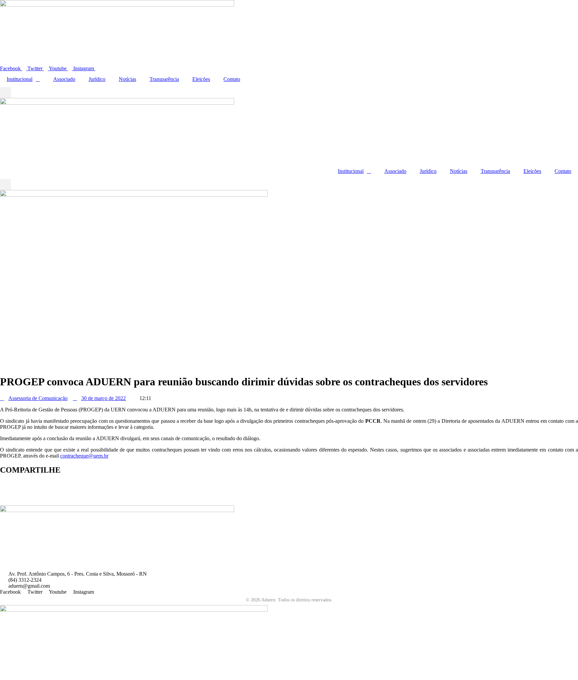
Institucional (19, 79)
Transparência (164, 79)
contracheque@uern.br (84, 456)
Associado (64, 79)
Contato (231, 79)
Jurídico (97, 79)
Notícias (127, 79)
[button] (5, 92)
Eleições (201, 79)
